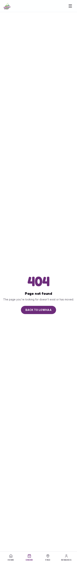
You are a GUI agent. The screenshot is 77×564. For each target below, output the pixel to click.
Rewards (66, 560)
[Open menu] (70, 6)
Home (11, 560)
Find (47, 560)
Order (29, 560)
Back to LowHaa (38, 309)
